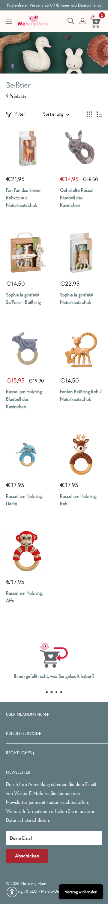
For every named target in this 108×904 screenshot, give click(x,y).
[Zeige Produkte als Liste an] (99, 114)
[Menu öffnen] (9, 21)
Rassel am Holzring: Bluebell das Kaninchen (24, 399)
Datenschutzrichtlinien (27, 820)
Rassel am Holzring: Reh (78, 500)
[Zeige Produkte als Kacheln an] (89, 114)
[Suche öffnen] (71, 21)
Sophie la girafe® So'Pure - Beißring (23, 298)
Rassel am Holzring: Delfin (24, 500)
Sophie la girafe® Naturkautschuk (76, 298)
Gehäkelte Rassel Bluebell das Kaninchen (76, 197)
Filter (20, 113)
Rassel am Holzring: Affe (24, 597)
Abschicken (27, 855)
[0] (96, 20)
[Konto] (83, 21)
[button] (12, 892)
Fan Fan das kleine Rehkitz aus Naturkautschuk (23, 197)
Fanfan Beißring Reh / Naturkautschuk (81, 395)
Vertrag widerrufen (81, 892)
